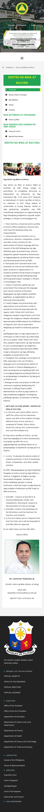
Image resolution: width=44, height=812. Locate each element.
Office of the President (13, 705)
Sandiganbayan (10, 786)
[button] (6, 39)
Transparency (27, 20)
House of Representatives (14, 765)
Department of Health (13, 736)
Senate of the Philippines (14, 760)
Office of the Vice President (15, 711)
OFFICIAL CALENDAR (12, 692)
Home (14, 20)
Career (33, 25)
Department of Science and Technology (20, 741)
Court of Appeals (11, 780)
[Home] (3, 67)
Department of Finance (13, 730)
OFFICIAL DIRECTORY (12, 687)
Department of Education (14, 716)
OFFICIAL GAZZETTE (12, 676)
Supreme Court (10, 775)
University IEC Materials (17, 25)
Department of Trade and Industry (18, 747)
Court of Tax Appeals (12, 791)
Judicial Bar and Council (14, 797)
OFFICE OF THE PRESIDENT (15, 681)
